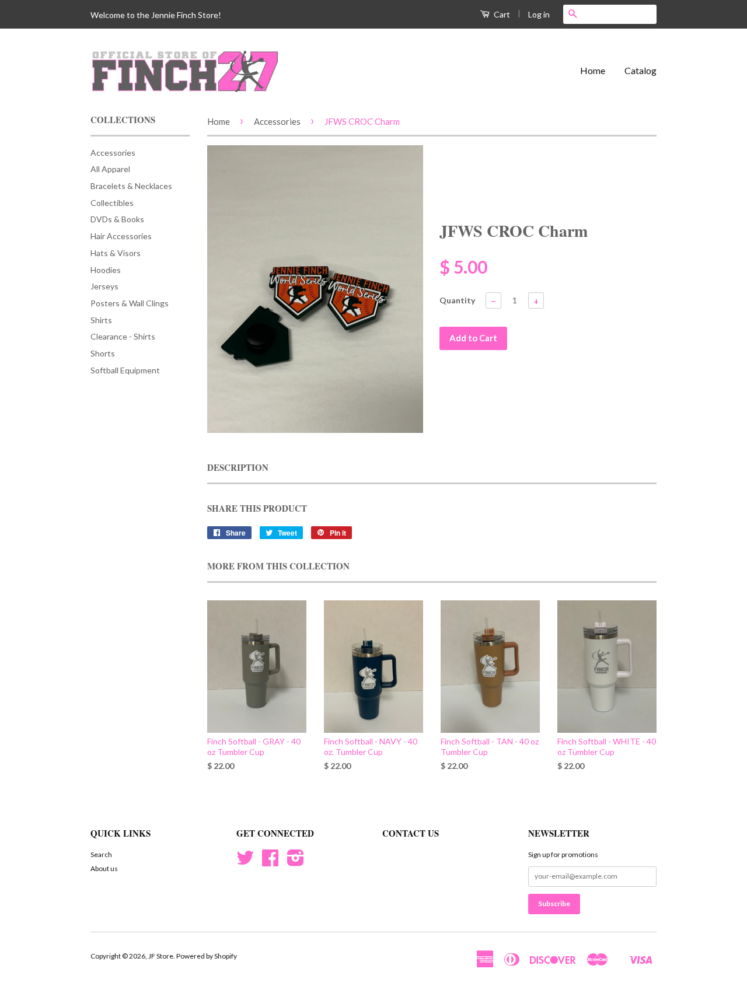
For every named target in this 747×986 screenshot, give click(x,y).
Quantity (457, 300)
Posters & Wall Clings (129, 303)
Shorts (102, 353)
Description (237, 467)
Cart (501, 14)
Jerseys (104, 286)
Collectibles (112, 203)
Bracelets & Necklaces (131, 186)
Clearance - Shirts (122, 336)
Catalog (640, 70)
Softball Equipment (125, 370)
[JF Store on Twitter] (245, 862)
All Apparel (110, 169)
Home (592, 70)
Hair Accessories (121, 236)
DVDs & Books (117, 219)
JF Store (160, 956)
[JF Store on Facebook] (270, 862)
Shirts (101, 320)
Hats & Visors (115, 253)
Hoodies (105, 270)
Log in (539, 14)
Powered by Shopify (206, 956)
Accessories (112, 153)
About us (104, 868)
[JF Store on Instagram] (296, 862)
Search (101, 854)
